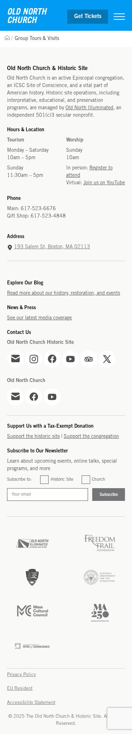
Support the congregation (91, 436)
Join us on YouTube (104, 183)
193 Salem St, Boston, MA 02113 (52, 247)
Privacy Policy (21, 675)
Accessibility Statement (31, 703)
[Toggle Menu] (119, 16)
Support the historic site (33, 436)
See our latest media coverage (39, 318)
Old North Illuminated (89, 108)
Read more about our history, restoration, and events (63, 293)
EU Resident (19, 688)
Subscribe (109, 495)
